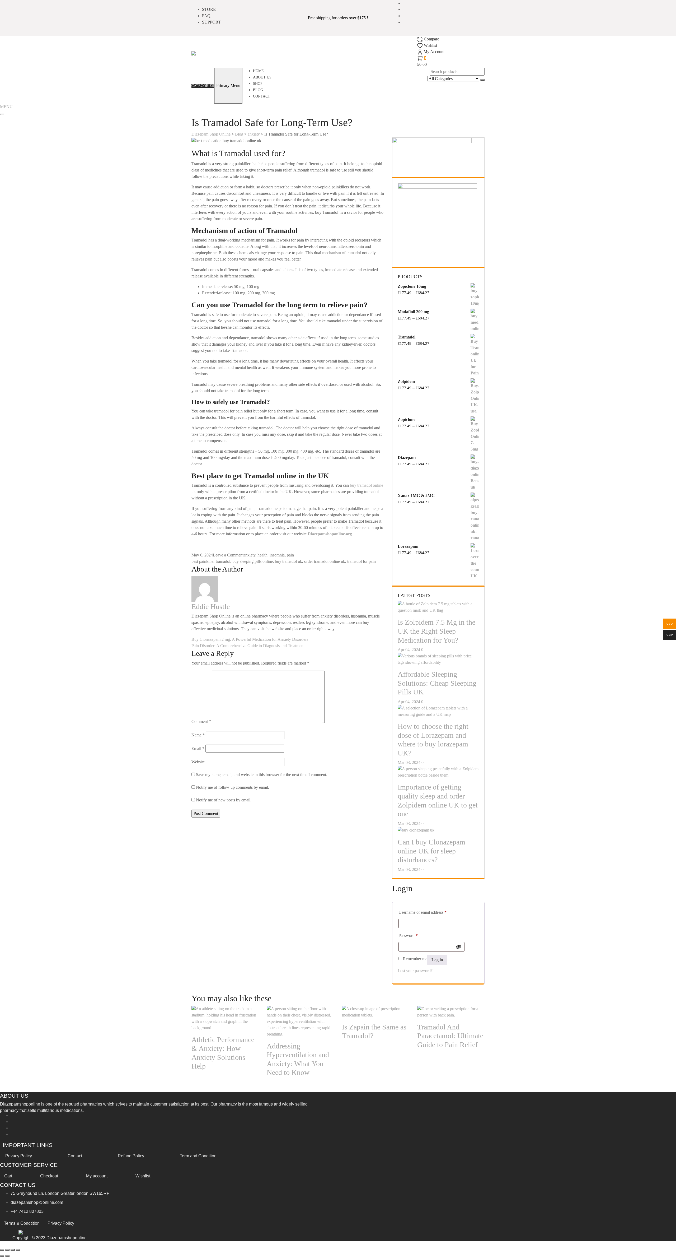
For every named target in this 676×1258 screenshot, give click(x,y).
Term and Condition (198, 1156)
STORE (209, 9)
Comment (201, 721)
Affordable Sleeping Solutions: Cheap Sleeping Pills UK (437, 683)
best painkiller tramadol (210, 561)
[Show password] (459, 947)
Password (408, 935)
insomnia (277, 555)
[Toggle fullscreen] (7, 1250)
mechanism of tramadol (341, 252)
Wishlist (142, 1176)
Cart (8, 1176)
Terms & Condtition (22, 1223)
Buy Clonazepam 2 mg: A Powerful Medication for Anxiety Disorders (249, 639)
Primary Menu (228, 85)
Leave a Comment (228, 555)
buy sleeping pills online (252, 561)
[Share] (13, 1250)
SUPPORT (211, 22)
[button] (6, 106)
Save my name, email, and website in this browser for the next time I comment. (261, 774)
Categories (202, 86)
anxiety (249, 555)
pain (290, 555)
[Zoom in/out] (2, 1250)
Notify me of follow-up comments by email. (232, 787)
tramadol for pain (361, 561)
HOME (258, 71)
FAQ (206, 15)
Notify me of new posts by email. (223, 800)
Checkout (49, 1176)
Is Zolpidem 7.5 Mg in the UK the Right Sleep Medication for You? (436, 631)
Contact (75, 1156)
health (262, 555)
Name (198, 735)
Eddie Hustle (210, 606)
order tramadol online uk (324, 561)
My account (96, 1176)
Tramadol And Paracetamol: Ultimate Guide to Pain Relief (450, 1036)
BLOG (258, 90)
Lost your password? (415, 970)
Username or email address (422, 912)
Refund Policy (131, 1156)
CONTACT (261, 96)
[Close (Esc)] (18, 1250)
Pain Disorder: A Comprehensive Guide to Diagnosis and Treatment (247, 645)
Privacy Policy (18, 1156)
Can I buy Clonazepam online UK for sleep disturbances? (431, 851)
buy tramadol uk (288, 561)
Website (198, 762)
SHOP (257, 84)
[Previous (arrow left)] (2, 1256)
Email (197, 748)
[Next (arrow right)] (7, 1256)
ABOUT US (262, 77)
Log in (437, 960)
